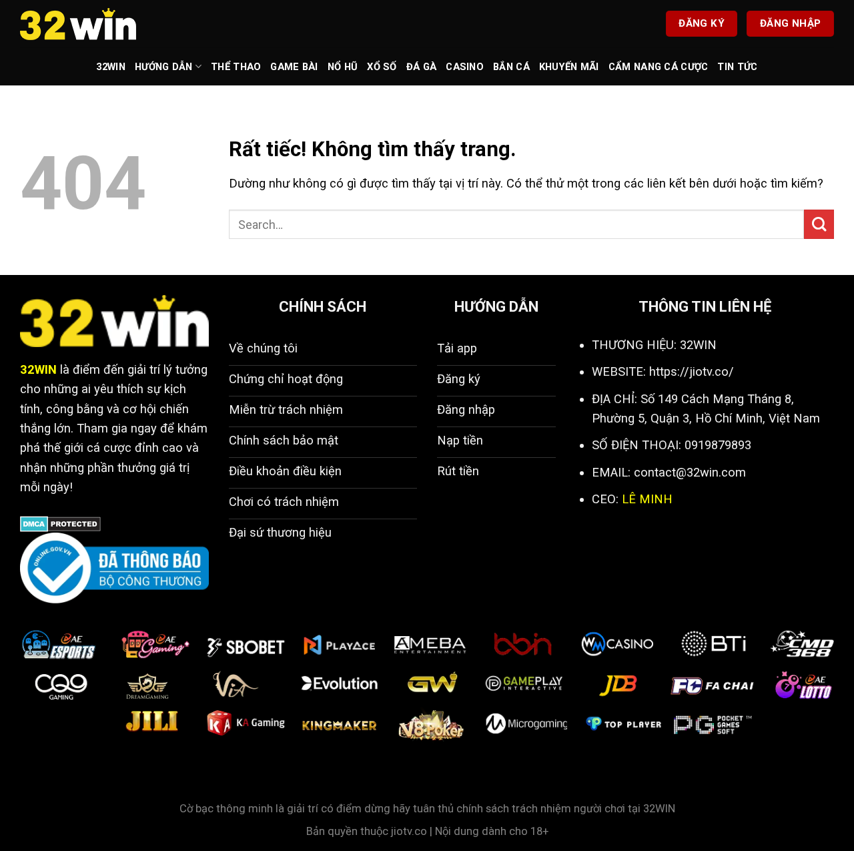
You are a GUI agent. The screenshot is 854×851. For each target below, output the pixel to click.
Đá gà (421, 67)
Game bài (294, 67)
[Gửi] (819, 225)
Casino (465, 67)
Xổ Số (381, 67)
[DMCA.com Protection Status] (60, 523)
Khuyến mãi (569, 67)
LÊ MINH (647, 499)
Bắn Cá (511, 67)
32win (110, 67)
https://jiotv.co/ (691, 371)
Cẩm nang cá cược (658, 67)
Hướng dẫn (164, 67)
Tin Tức (737, 67)
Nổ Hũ (343, 67)
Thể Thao (236, 67)
